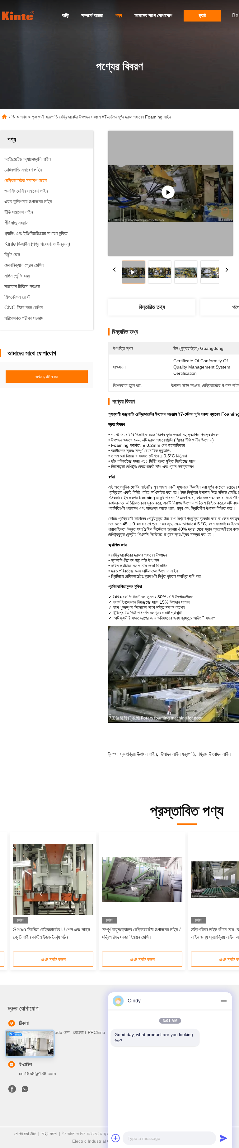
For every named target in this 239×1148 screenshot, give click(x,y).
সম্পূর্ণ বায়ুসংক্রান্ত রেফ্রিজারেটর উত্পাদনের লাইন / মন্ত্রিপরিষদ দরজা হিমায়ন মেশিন (141, 933)
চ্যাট (202, 15)
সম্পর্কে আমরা (92, 15)
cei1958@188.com (37, 1073)
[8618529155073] (25, 1090)
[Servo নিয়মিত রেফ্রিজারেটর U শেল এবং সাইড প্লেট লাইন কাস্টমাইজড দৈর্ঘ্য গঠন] (53, 879)
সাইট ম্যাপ (49, 1133)
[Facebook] (12, 1090)
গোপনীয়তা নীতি (25, 1133)
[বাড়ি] (18, 15)
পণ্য (118, 15)
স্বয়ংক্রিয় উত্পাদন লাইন (138, 754)
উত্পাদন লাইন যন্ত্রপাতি (178, 754)
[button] (41, 894)
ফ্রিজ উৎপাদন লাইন (215, 754)
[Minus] (223, 1001)
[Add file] (115, 1138)
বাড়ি (65, 15)
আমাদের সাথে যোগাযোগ (153, 15)
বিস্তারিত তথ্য (152, 307)
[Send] (223, 1138)
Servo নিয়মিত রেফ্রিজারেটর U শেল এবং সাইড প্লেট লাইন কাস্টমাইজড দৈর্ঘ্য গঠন (51, 933)
